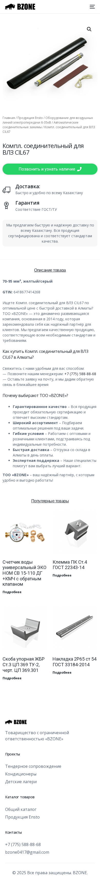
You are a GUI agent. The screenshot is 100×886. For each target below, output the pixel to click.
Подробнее (12, 592)
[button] (89, 29)
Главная (9, 118)
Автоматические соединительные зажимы (40, 124)
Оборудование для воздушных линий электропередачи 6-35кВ (48, 120)
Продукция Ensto (30, 118)
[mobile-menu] (92, 7)
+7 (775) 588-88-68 (80, 373)
